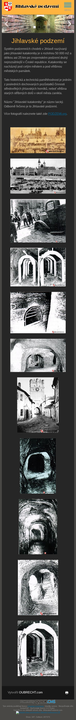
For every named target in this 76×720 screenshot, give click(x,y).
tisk (64, 694)
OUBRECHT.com (31, 692)
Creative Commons (36, 706)
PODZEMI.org (57, 113)
